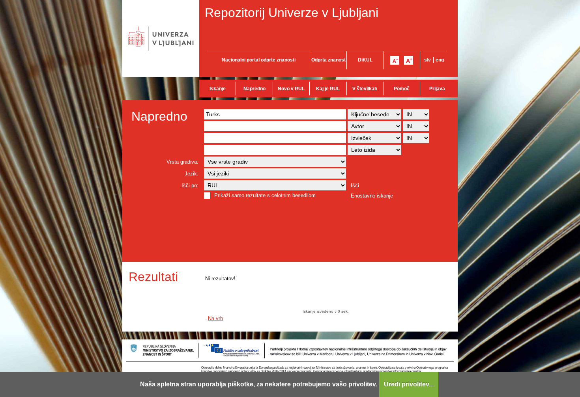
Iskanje (218, 88)
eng (440, 60)
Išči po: (189, 185)
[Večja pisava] (408, 60)
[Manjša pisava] (394, 60)
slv (427, 60)
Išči (355, 185)
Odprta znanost (328, 60)
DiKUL (365, 60)
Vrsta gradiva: (182, 162)
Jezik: (191, 174)
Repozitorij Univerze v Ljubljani (291, 13)
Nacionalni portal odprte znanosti (259, 60)
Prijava (437, 88)
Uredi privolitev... (409, 384)
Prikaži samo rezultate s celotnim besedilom (265, 195)
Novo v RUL (291, 88)
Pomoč (402, 88)
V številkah (364, 88)
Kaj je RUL (328, 88)
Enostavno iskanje (372, 196)
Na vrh (215, 318)
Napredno (254, 88)
